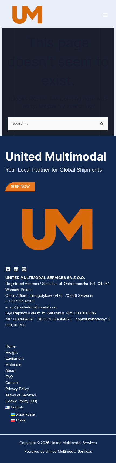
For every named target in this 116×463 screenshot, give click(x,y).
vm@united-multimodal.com (33, 307)
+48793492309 (22, 301)
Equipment (14, 358)
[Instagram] (24, 269)
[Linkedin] (15, 269)
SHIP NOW (20, 187)
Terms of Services (20, 395)
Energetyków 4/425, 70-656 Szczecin (61, 296)
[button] (14, 407)
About (10, 371)
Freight (11, 352)
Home (10, 346)
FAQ (9, 377)
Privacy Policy (17, 389)
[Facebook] (7, 269)
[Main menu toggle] (105, 15)
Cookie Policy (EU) (21, 401)
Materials (13, 365)
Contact (12, 383)
